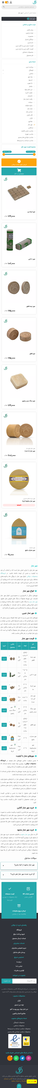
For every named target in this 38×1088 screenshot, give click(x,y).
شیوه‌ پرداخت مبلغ (19, 934)
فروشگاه (19, 930)
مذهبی (26, 13)
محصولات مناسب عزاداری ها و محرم (19, 1032)
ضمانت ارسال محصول (19, 938)
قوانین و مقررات (19, 970)
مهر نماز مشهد (25, 834)
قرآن (19, 1001)
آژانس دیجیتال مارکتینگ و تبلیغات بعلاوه (15, 1080)
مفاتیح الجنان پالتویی (19, 1013)
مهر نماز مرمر (33, 602)
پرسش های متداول (19, 952)
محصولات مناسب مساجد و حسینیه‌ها (19, 1029)
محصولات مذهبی (19, 1026)
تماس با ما (19, 966)
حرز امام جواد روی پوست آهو (19, 1009)
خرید (4, 658)
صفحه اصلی (32, 13)
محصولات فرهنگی (19, 1022)
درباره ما (19, 962)
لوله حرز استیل (19, 1005)
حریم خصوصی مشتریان (19, 948)
